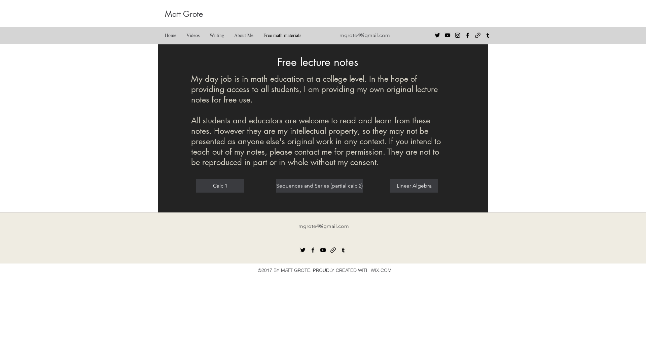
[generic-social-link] (477, 35)
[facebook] (467, 35)
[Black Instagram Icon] (457, 35)
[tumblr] (488, 35)
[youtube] (447, 35)
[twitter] (437, 35)
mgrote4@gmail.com (364, 35)
